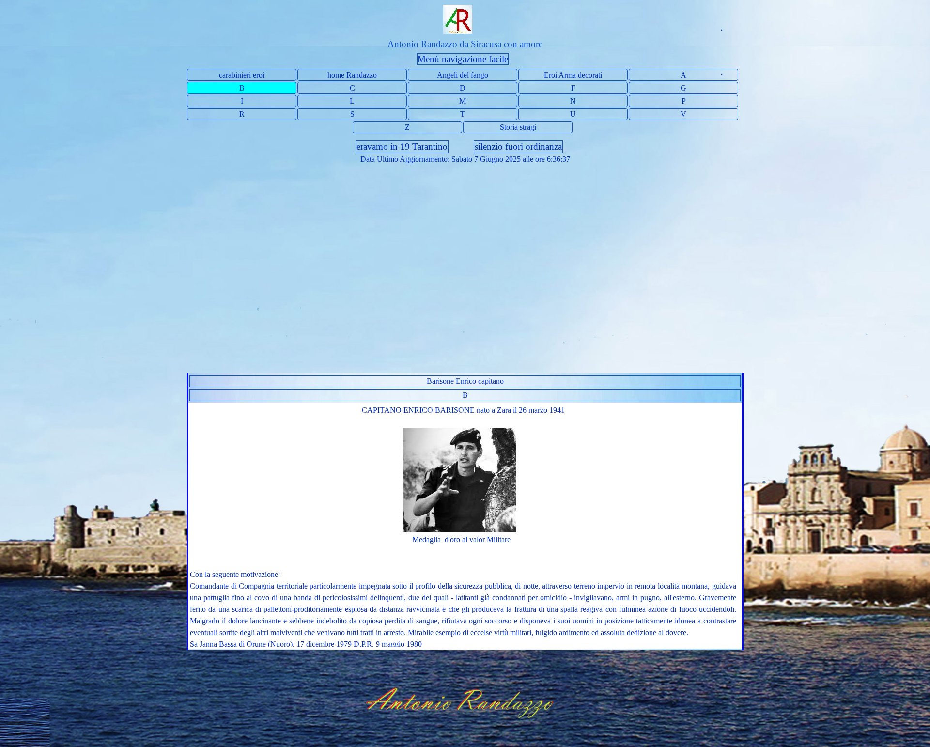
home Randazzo (352, 75)
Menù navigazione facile (463, 59)
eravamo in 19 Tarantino (402, 146)
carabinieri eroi (241, 75)
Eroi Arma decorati (573, 75)
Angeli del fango (462, 75)
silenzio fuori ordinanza (518, 146)
